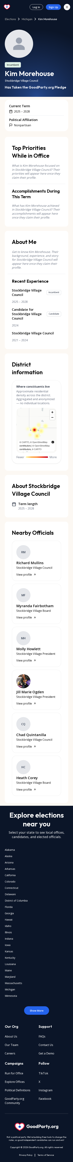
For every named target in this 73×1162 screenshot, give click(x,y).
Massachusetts (13, 983)
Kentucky (10, 957)
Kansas (9, 951)
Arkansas (10, 868)
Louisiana (10, 964)
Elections (10, 19)
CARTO (25, 442)
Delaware (10, 894)
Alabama (10, 849)
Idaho (8, 926)
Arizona (9, 862)
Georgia (9, 913)
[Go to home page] (7, 7)
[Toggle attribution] (53, 442)
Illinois (8, 932)
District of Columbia (16, 900)
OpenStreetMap (39, 442)
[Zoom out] (52, 417)
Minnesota (11, 995)
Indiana (9, 938)
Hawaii (8, 919)
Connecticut (11, 888)
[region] (36, 430)
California (10, 875)
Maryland (10, 976)
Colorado (10, 881)
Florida (9, 907)
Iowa (7, 945)
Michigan (27, 19)
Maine (8, 970)
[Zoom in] (52, 412)
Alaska (8, 856)
